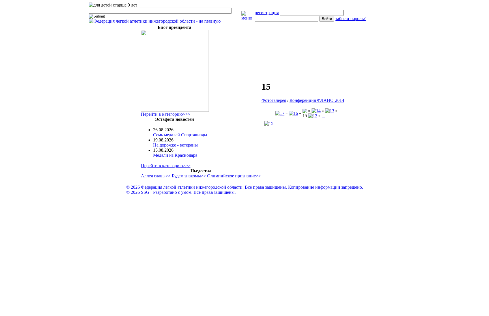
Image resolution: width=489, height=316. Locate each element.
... (323, 115)
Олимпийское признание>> (234, 175)
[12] (312, 115)
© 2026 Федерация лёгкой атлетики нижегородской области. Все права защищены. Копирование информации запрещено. (244, 187)
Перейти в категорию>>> (165, 114)
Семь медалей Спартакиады (180, 134)
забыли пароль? (350, 18)
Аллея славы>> (156, 175)
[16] (293, 113)
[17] (279, 113)
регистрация (267, 12)
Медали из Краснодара (175, 155)
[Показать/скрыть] (248, 18)
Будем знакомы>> (189, 175)
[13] (329, 110)
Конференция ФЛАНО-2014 (316, 100)
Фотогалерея (273, 100)
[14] (316, 110)
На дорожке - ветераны (175, 145)
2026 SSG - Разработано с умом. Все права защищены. (183, 192)
